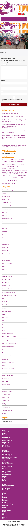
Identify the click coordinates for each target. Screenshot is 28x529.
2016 (11, 159)
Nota (3, 349)
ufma (10, 183)
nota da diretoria (15, 172)
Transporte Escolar (7, 410)
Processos (4, 465)
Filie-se (4, 453)
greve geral (12, 169)
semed (4, 181)
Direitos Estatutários (7, 263)
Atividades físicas (6, 209)
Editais (4, 266)
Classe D (4, 228)
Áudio (3, 482)
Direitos (4, 494)
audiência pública (8, 163)
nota (10, 172)
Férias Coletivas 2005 (7, 289)
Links (3, 330)
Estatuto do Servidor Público (9, 457)
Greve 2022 (5, 317)
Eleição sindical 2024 (7, 282)
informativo (4, 170)
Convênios (5, 247)
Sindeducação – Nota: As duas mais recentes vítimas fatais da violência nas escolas (14, 145)
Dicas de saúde (6, 260)
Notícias (4, 444)
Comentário (4, 64)
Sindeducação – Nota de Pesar (10, 113)
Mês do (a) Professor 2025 (9, 340)
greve (7, 168)
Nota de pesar (6, 352)
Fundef (4, 169)
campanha (15, 163)
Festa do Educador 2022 (8, 292)
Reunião (25, 178)
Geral (3, 314)
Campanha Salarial (7, 218)
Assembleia (14, 159)
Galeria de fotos (6, 311)
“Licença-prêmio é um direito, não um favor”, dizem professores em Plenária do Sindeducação (14, 126)
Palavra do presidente (8, 356)
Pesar (3, 365)
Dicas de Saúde (6, 446)
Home (3, 430)
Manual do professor (7, 333)
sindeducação (14, 9)
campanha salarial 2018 (12, 164)
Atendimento (5, 462)
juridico (12, 170)
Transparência (6, 407)
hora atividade (19, 168)
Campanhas (5, 222)
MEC (3, 513)
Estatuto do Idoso (6, 448)
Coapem (4, 238)
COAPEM (4, 517)
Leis (3, 327)
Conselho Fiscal (6, 437)
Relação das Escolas (7, 473)
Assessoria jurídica (7, 206)
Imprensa (4, 476)
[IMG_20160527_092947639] (14, 41)
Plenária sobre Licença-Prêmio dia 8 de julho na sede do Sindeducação (14, 131)
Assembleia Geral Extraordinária (12, 161)
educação (10, 166)
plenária (3, 173)
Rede (6, 178)
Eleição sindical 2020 (7, 279)
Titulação (4, 404)
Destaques (5, 257)
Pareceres (4, 497)
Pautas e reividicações (8, 362)
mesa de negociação (18, 170)
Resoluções (5, 381)
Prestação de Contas (7, 372)
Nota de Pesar (23, 172)
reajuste (3, 178)
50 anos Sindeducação (8, 190)
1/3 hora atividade (5, 159)
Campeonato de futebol (8, 225)
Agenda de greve (6, 196)
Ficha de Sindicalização (8, 504)
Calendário (5, 445)
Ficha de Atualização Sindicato (10, 456)
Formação (4, 301)
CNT (3, 518)
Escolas (16, 166)
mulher (6, 172)
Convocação (4, 166)
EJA (3, 273)
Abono (4, 193)
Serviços (4, 502)
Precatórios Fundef (21, 173)
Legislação (5, 492)
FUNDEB (4, 516)
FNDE (3, 514)
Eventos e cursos (6, 285)
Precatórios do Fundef (8, 368)
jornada (8, 170)
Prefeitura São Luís (7, 510)
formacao (21, 166)
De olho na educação (7, 253)
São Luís (7, 183)
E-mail (3, 86)
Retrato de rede (17, 178)
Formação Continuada (8, 305)
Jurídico (4, 324)
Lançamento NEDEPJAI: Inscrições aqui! (12, 116)
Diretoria (4, 434)
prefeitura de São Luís (7, 176)
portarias (4, 499)
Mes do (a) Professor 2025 (9, 343)
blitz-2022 (4, 212)
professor (15, 175)
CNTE (3, 234)
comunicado (21, 164)
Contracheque (6, 451)
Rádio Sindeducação (7, 375)
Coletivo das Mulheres (8, 241)
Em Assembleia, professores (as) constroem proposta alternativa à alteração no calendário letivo (14, 137)
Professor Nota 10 (6, 474)
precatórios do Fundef (11, 173)
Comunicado (5, 244)
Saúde (4, 388)
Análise (14, 527)
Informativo (5, 321)
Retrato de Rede (6, 471)
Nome (3, 80)
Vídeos (14, 183)
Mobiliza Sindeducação (8, 346)
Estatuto (4, 436)
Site (2, 91)
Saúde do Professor (7, 391)
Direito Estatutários (7, 454)
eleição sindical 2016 (7, 276)
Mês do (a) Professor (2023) (9, 337)
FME (3, 298)
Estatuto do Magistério (8, 485)
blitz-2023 (4, 215)
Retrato (10, 178)
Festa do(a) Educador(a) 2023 (9, 295)
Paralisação (5, 359)
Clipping (4, 231)
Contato (4, 507)
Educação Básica (6, 489)
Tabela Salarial (6, 458)
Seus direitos (5, 397)
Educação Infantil (6, 488)
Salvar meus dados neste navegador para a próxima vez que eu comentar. (12, 100)
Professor (4, 450)
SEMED (4, 511)
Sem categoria (6, 394)
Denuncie (4, 470)
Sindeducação (3, 28)
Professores (22, 176)
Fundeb (4, 308)
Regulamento (5, 378)
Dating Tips (5, 250)
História (4, 433)
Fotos (3, 479)
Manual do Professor (7, 463)
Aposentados (5, 199)
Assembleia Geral (6, 202)
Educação (4, 269)
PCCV (3, 487)
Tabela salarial (6, 400)
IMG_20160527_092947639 (12, 24)
